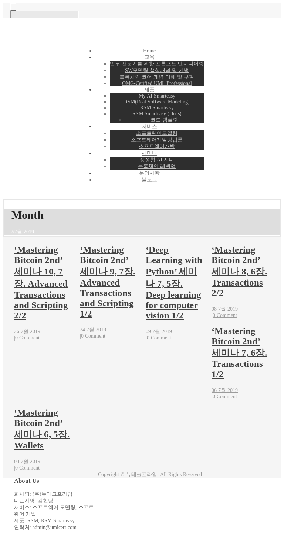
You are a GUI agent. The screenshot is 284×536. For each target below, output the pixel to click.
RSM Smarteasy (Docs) (157, 113)
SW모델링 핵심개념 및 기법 (157, 70)
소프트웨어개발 (157, 146)
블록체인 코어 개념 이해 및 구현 (156, 77)
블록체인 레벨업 (157, 166)
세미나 (149, 153)
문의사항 (149, 173)
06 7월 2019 (225, 390)
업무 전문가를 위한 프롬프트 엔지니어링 (157, 63)
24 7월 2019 (93, 329)
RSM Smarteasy (157, 107)
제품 (149, 89)
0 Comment (27, 338)
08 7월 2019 (225, 309)
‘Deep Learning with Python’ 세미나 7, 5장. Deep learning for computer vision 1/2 (174, 282)
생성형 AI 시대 (157, 160)
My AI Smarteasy (157, 96)
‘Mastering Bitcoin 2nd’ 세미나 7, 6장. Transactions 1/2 (239, 352)
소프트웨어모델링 (157, 133)
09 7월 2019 (159, 331)
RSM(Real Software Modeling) (157, 102)
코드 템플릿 (164, 120)
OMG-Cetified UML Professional (157, 83)
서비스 (149, 126)
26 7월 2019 (27, 331)
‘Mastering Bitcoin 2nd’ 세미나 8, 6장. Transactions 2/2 (239, 271)
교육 (149, 57)
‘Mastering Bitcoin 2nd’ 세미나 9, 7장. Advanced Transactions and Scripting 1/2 (107, 281)
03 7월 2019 (27, 461)
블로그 (149, 179)
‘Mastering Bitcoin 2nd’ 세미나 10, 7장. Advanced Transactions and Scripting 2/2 (41, 282)
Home (149, 51)
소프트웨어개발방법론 (157, 140)
